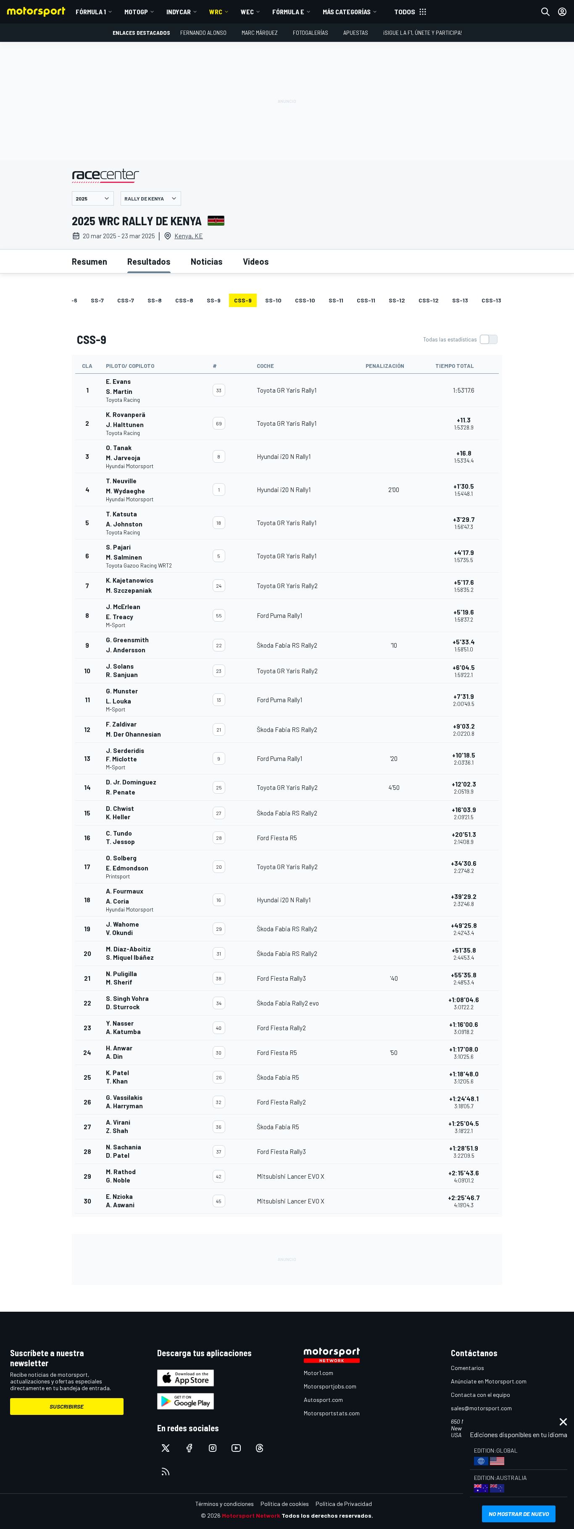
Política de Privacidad (344, 1503)
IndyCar (178, 12)
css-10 (305, 300)
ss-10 (273, 300)
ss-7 (97, 300)
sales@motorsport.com (481, 1408)
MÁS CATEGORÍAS (347, 12)
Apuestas (355, 32)
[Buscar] (545, 11)
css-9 (243, 300)
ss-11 (336, 300)
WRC (215, 12)
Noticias (207, 261)
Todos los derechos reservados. (327, 1515)
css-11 (366, 300)
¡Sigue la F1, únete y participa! (422, 32)
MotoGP (136, 12)
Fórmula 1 (91, 12)
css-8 (184, 300)
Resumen (89, 261)
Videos (256, 261)
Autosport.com (323, 1399)
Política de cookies (285, 1503)
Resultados (149, 261)
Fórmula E (288, 12)
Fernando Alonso (203, 32)
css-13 (491, 300)
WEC (247, 12)
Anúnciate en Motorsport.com (489, 1381)
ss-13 (460, 300)
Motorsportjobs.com (330, 1386)
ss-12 (397, 300)
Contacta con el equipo (480, 1394)
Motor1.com (318, 1372)
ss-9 (214, 300)
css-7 (125, 300)
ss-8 (154, 300)
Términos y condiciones (224, 1503)
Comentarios (467, 1367)
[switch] (460, 339)
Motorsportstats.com (332, 1413)
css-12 (429, 300)
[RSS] (165, 1471)
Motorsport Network (251, 1515)
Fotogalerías (310, 32)
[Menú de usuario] (562, 11)
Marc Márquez (260, 32)
